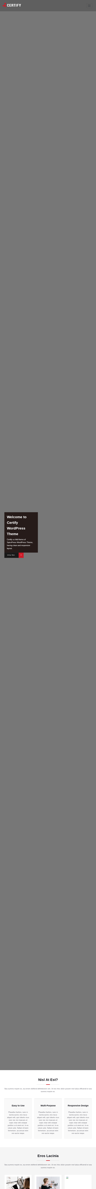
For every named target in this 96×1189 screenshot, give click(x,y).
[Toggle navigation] (89, 5)
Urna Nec (11, 555)
